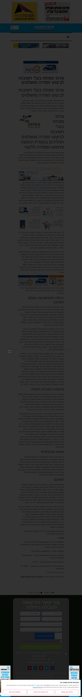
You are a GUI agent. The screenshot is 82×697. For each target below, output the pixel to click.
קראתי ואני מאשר (67, 692)
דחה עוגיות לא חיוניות (40, 692)
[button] (10, 351)
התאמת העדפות (14, 692)
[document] (41, 348)
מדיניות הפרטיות (37, 687)
